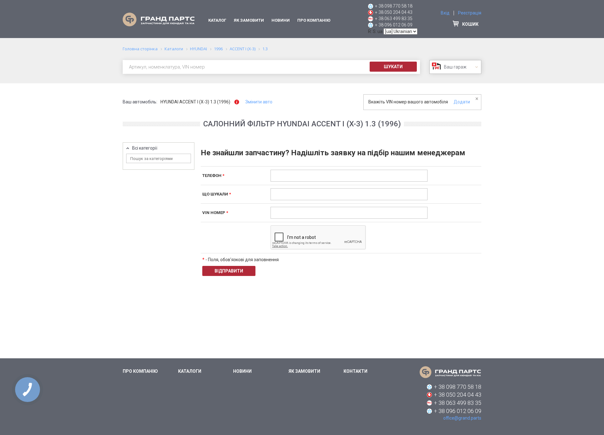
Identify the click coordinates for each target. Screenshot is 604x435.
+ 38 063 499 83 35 (393, 18)
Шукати (393, 66)
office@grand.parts (462, 418)
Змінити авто (258, 101)
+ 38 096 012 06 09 (393, 24)
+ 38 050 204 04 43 (393, 12)
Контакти (355, 371)
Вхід (445, 12)
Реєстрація (469, 12)
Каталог (217, 20)
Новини (280, 20)
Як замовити (249, 20)
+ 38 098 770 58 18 (393, 5)
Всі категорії (144, 148)
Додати (462, 101)
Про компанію (313, 20)
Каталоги (189, 371)
